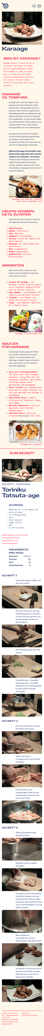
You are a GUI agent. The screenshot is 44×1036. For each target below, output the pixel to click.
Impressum (25, 1013)
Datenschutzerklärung (29, 1015)
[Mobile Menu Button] (40, 5)
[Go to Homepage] (4, 6)
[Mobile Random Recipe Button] (34, 6)
